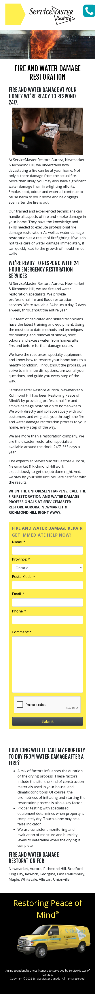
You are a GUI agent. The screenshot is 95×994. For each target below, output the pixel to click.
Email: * (18, 593)
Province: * (21, 559)
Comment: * (22, 632)
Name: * (18, 541)
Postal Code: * (23, 576)
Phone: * (19, 611)
